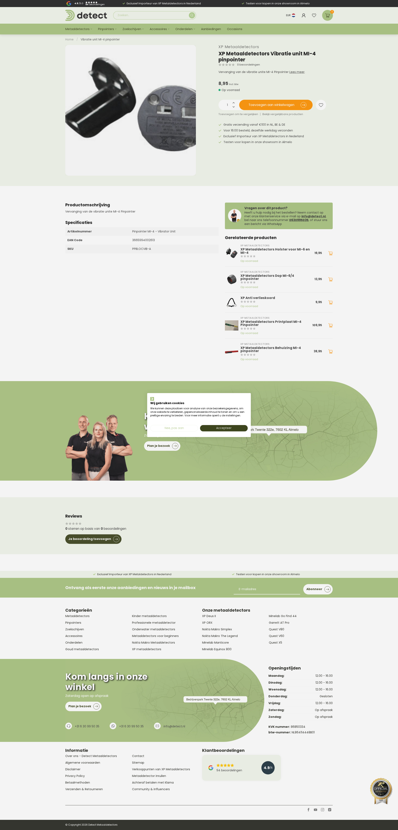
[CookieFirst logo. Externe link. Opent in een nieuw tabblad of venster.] (152, 399)
